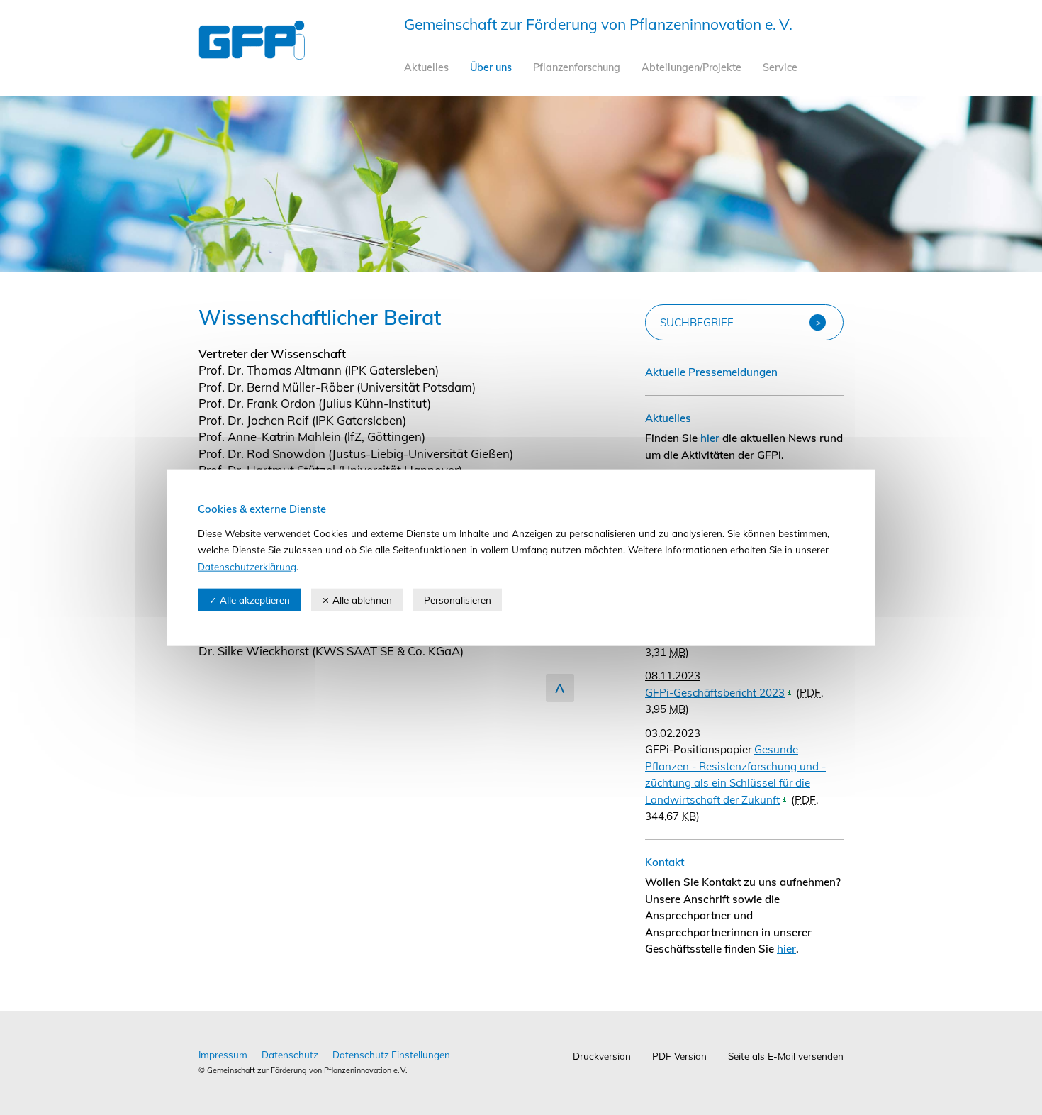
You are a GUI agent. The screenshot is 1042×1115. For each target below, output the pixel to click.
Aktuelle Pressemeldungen (711, 372)
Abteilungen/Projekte (691, 67)
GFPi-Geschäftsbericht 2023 (715, 692)
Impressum (222, 1054)
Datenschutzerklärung (247, 566)
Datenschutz (290, 1054)
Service (780, 67)
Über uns (491, 67)
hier (709, 438)
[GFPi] (251, 55)
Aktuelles (426, 67)
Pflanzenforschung (576, 67)
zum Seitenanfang (560, 688)
